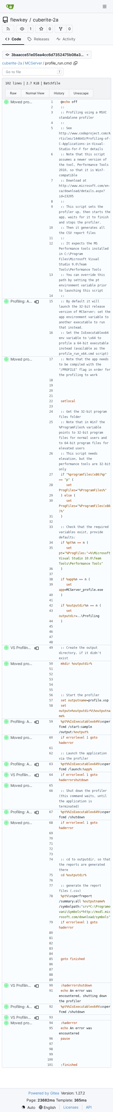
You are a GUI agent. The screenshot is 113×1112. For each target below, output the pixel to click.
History (59, 93)
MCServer (33, 63)
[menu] (28, 1107)
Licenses (70, 1107)
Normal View (35, 93)
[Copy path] (75, 63)
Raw (13, 93)
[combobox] (32, 72)
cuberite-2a (45, 20)
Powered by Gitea (43, 1093)
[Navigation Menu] (105, 6)
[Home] (10, 6)
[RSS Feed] (8, 29)
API (89, 1107)
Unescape (81, 93)
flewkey (19, 20)
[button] (22, 29)
